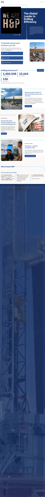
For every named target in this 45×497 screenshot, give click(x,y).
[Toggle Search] (41, 2)
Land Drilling (6, 53)
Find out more (40, 70)
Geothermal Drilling (7, 62)
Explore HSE (4, 133)
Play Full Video (16, 34)
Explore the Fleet (28, 106)
